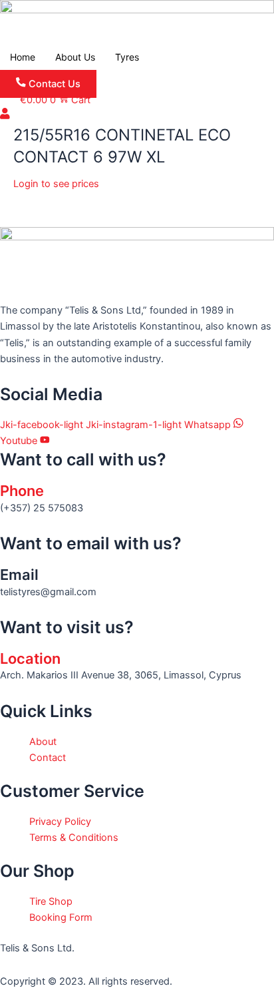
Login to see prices (56, 184)
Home (22, 57)
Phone (22, 490)
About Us (75, 57)
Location (30, 658)
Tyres (127, 57)
